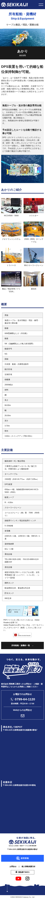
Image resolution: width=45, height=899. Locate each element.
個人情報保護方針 (28, 866)
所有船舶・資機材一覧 (20, 645)
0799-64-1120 (25, 699)
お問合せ (13, 866)
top (39, 893)
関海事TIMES (24, 872)
